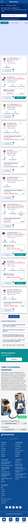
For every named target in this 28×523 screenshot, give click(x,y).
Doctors (2, 493)
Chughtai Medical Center (10, 423)
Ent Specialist (18, 452)
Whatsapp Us (22, 417)
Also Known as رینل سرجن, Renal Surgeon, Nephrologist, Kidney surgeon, (14, 10)
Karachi (2, 446)
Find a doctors (4, 500)
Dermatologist (18, 446)
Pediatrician (17, 448)
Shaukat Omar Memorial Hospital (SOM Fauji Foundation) (6, 475)
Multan (2, 452)
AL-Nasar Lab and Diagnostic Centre (18, 464)
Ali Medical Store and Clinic (6, 465)
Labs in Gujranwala (9, 429)
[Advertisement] (14, 40)
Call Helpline (14, 359)
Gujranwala (3, 444)
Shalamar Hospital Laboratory (19, 471)
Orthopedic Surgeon (19, 450)
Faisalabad (3, 448)
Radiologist (17, 454)
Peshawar (3, 454)
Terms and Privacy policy (6, 499)
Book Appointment (8, 70)
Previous (2, 92)
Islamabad (3, 450)
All (4, 22)
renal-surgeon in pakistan (11, 5)
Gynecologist (17, 444)
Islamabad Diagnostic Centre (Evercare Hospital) (21, 474)
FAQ (2, 497)
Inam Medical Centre (5, 471)
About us (3, 489)
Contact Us (3, 491)
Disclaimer (3, 502)
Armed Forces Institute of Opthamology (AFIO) (6, 462)
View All (3, 456)
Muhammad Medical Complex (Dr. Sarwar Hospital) (5, 469)
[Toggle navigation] (1, 2)
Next (25, 92)
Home (2, 5)
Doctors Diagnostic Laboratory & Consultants (20, 468)
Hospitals (3, 495)
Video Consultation (15, 22)
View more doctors (14, 316)
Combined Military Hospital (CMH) (6, 479)
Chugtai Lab (17, 462)
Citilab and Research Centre (20, 477)
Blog (2, 487)
